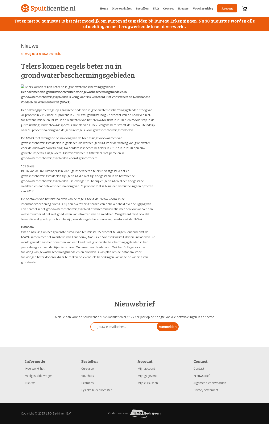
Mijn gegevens (147, 376)
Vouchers (87, 376)
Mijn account (146, 368)
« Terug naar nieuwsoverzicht (41, 54)
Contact (168, 8)
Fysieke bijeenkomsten (96, 390)
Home (104, 8)
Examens (87, 383)
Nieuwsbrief (202, 376)
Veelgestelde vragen (39, 376)
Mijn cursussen (147, 383)
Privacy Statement (206, 390)
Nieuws (183, 8)
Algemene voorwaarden (210, 383)
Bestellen (142, 8)
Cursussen (88, 368)
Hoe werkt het (122, 8)
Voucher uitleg (203, 8)
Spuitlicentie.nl (48, 8)
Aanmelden (168, 326)
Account (227, 8)
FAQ (156, 8)
